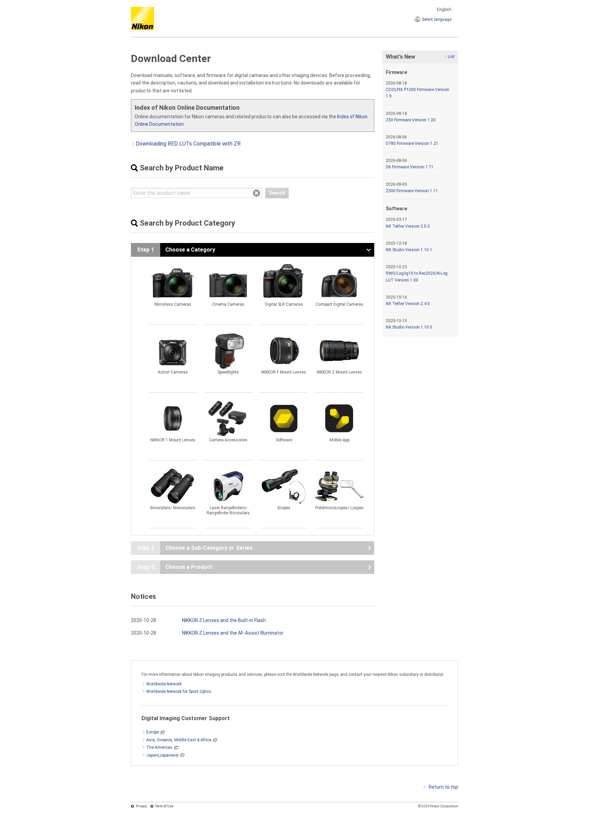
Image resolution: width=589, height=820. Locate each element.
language (436, 19)
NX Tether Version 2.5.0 (408, 226)
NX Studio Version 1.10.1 (409, 249)
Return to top (443, 787)
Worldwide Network (164, 684)
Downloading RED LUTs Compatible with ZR (188, 143)
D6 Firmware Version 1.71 (410, 167)
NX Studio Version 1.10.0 (409, 327)
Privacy (141, 806)
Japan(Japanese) (162, 755)
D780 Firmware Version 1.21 (412, 143)
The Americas (159, 747)
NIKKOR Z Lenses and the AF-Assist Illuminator (233, 633)
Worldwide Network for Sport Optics (178, 691)
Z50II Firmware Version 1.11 (412, 190)
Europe (152, 732)
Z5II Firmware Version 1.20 (411, 120)
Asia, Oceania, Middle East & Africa (178, 740)
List (451, 56)
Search (277, 193)
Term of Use (164, 806)
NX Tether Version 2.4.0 (408, 303)
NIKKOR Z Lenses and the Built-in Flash (224, 620)
